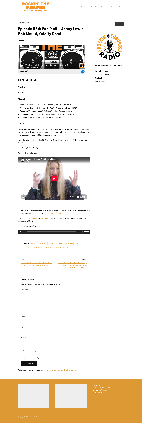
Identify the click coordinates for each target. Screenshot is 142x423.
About (80, 7)
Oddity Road (79, 243)
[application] (54, 232)
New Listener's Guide (100, 390)
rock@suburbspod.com (55, 213)
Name (23, 317)
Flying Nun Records (102, 71)
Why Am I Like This (62, 247)
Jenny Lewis (69, 243)
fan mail (51, 243)
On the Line (26, 247)
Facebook (48, 148)
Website (24, 338)
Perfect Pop (96, 385)
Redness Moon (37, 247)
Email (23, 327)
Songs (86, 7)
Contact (113, 7)
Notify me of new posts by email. (32, 358)
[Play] (20, 232)
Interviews (94, 7)
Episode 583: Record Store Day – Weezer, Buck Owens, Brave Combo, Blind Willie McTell (36, 264)
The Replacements (102, 74)
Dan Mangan (100, 82)
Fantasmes (59, 243)
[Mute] (82, 232)
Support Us (104, 7)
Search (119, 24)
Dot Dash (98, 78)
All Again (34, 243)
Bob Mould (42, 243)
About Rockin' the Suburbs (101, 387)
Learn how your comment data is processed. (61, 370)
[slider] (86, 231)
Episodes (31, 23)
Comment (25, 289)
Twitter (33, 218)
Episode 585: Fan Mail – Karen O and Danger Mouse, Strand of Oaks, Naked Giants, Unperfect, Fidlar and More (72, 265)
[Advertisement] (33, 396)
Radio (121, 7)
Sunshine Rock (49, 247)
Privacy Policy (97, 392)
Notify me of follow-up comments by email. (36, 351)
